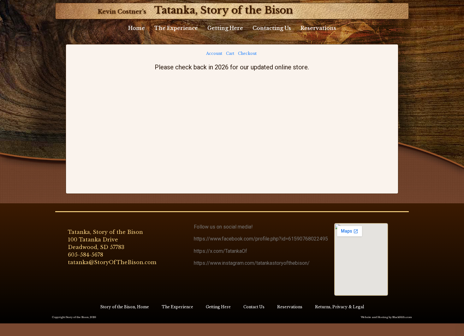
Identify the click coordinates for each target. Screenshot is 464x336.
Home (136, 28)
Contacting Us (272, 28)
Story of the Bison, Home (124, 306)
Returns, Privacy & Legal (339, 306)
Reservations (318, 28)
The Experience (176, 28)
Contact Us (254, 306)
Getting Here (225, 28)
